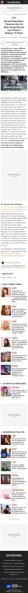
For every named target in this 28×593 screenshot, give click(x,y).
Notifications (4, 579)
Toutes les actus (8, 14)
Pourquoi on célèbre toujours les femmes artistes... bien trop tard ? (19, 467)
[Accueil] (13, 2)
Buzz (15, 277)
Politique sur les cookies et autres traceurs (13, 566)
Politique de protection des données (13, 569)
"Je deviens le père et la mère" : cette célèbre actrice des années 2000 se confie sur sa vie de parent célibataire (19, 312)
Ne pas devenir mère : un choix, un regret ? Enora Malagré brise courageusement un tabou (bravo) (19, 393)
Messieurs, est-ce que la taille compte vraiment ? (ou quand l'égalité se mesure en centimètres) (19, 454)
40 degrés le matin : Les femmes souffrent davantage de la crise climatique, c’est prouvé (19, 510)
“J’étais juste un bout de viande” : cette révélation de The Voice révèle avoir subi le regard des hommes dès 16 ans (19, 344)
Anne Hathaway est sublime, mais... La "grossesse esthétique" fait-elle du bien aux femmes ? (19, 481)
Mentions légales (19, 563)
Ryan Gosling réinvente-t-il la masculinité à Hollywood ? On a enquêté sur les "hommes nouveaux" (19, 372)
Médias (3, 277)
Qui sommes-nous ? (8, 563)
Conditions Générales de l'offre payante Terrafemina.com (14, 573)
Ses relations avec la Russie (10, 207)
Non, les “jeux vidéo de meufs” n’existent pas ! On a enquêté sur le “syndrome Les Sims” (19, 441)
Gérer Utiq (12, 579)
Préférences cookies (21, 579)
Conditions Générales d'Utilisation (13, 560)
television (9, 277)
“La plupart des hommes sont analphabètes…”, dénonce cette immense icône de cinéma (19, 358)
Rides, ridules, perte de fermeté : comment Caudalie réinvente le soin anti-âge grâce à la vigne (19, 496)
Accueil (2, 14)
